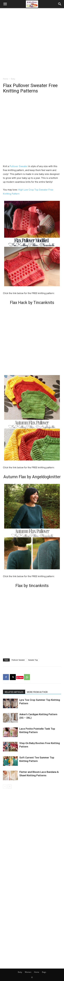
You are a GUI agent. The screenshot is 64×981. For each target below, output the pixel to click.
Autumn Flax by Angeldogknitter (32, 476)
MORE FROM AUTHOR (37, 692)
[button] (5, 4)
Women (28, 972)
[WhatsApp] (27, 677)
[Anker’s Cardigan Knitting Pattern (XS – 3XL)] (10, 718)
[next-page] (9, 786)
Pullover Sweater (19, 166)
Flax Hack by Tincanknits (32, 302)
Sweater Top (33, 660)
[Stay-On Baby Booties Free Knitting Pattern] (10, 746)
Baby (13, 78)
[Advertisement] (32, 42)
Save (21, 677)
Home (5, 78)
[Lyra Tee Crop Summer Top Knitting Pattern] (10, 703)
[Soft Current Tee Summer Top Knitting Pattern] (10, 761)
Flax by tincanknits (32, 585)
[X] (13, 677)
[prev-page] (5, 786)
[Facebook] (6, 677)
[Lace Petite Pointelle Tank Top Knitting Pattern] (10, 732)
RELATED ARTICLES (14, 692)
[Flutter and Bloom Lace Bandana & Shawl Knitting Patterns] (10, 775)
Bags (44, 972)
